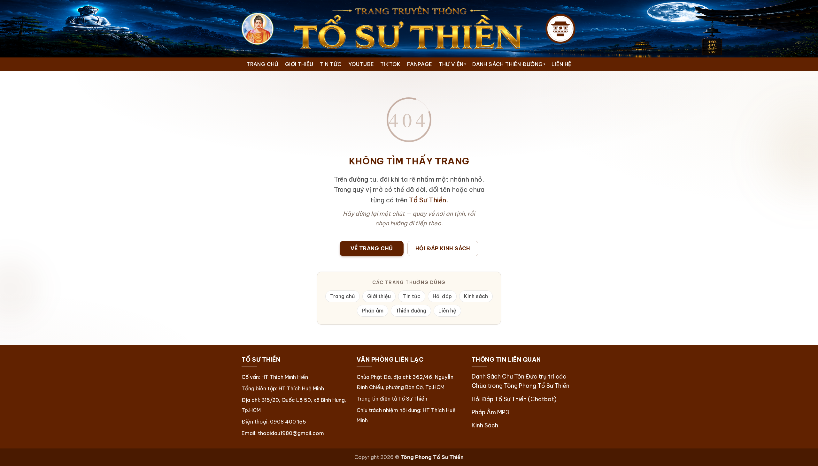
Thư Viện (452, 64)
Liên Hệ (562, 64)
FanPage (419, 64)
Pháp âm (372, 310)
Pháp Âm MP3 (490, 412)
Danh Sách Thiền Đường (508, 64)
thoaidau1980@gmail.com (291, 433)
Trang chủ (342, 296)
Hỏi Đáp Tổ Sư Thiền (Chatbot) (514, 399)
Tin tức (412, 296)
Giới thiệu (379, 296)
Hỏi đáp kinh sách (442, 248)
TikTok (390, 64)
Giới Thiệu (299, 64)
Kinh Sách (485, 425)
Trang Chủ (262, 64)
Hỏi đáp (442, 296)
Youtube (361, 64)
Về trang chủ (372, 248)
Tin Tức (331, 64)
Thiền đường (411, 310)
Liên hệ (447, 310)
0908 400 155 (288, 421)
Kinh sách (476, 296)
